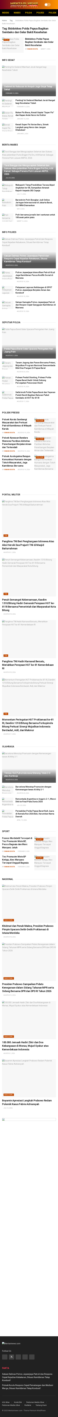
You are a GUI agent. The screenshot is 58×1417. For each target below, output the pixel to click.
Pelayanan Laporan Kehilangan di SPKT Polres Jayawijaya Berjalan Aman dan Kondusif (33, 290)
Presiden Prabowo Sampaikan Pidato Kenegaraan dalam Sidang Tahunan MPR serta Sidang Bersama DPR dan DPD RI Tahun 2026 (28, 988)
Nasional (8, 920)
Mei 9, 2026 (20, 209)
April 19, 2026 (22, 820)
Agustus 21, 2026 (11, 355)
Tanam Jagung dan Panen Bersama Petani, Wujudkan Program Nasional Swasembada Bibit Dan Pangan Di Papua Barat (35, 365)
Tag (11, 21)
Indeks (5, 13)
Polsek (52, 13)
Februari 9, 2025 (23, 851)
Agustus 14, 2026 (23, 469)
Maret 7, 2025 (45, 49)
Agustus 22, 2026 (11, 265)
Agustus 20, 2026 (23, 372)
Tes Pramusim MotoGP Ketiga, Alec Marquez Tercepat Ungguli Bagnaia (15, 859)
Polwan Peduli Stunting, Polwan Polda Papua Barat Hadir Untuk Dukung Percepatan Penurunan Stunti (33, 380)
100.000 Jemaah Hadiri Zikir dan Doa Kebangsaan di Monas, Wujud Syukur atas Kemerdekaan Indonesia (25, 1046)
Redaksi (27, 1405)
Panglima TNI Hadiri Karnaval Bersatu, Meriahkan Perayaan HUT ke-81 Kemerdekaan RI (28, 665)
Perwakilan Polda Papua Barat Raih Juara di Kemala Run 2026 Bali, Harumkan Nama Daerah (34, 814)
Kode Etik (18, 1402)
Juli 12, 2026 (8, 1108)
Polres (40, 13)
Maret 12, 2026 (22, 221)
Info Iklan (6, 1402)
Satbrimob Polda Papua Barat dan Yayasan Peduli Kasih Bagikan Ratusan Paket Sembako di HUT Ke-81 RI (35, 395)
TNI (5, 535)
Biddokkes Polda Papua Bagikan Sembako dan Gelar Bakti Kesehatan (39, 42)
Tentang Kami (41, 1405)
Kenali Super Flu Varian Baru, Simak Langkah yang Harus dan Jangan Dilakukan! (32, 127)
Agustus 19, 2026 (23, 281)
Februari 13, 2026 (11, 93)
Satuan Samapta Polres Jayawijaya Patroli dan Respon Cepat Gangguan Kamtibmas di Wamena (35, 305)
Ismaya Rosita (32, 49)
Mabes (17, 13)
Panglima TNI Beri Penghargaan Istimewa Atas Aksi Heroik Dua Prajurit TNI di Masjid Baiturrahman (28, 545)
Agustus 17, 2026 (23, 401)
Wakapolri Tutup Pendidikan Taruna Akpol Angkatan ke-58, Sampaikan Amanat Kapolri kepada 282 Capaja (35, 188)
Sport (40, 839)
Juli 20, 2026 (21, 805)
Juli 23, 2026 (10, 178)
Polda (28, 13)
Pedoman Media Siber (35, 1402)
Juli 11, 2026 (21, 194)
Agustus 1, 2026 (9, 1053)
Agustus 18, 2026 (9, 614)
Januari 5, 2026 (22, 133)
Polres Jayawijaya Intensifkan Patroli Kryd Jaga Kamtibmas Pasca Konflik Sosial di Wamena (35, 275)
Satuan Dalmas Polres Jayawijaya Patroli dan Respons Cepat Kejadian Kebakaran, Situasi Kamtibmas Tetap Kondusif (26, 258)
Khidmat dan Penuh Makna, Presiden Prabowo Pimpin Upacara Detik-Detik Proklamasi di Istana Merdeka (27, 929)
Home (4, 21)
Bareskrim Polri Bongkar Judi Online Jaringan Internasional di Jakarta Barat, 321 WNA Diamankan (34, 202)
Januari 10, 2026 (23, 119)
